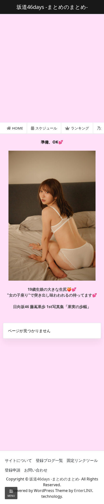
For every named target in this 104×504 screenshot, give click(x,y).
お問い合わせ (35, 470)
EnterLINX (83, 490)
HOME (17, 128)
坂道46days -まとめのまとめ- (54, 479)
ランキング (80, 128)
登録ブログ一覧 (49, 460)
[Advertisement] (52, 68)
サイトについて (18, 460)
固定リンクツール (82, 460)
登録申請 (12, 470)
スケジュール (46, 128)
